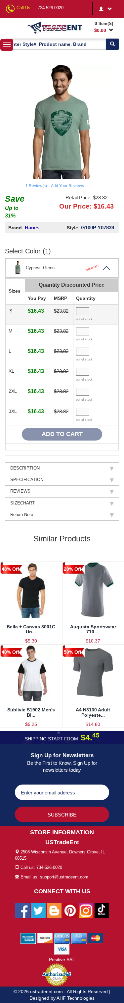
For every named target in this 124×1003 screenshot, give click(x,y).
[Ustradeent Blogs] (54, 910)
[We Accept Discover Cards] (45, 937)
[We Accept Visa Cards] (62, 948)
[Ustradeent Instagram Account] (86, 910)
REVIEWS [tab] (20, 491)
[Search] (112, 44)
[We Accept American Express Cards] (28, 937)
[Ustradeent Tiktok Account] (102, 910)
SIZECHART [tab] (22, 503)
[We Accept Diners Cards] (62, 937)
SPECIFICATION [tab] (26, 479)
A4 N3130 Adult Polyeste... (93, 712)
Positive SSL (62, 959)
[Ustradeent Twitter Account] (38, 910)
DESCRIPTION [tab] (25, 468)
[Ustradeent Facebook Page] (22, 910)
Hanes (32, 227)
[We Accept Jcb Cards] (79, 937)
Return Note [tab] (21, 514)
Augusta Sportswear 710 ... (93, 629)
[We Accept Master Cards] (95, 937)
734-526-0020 (50, 7)
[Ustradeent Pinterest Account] (70, 910)
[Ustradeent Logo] (58, 27)
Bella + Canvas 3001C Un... (31, 629)
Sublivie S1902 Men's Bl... (31, 712)
